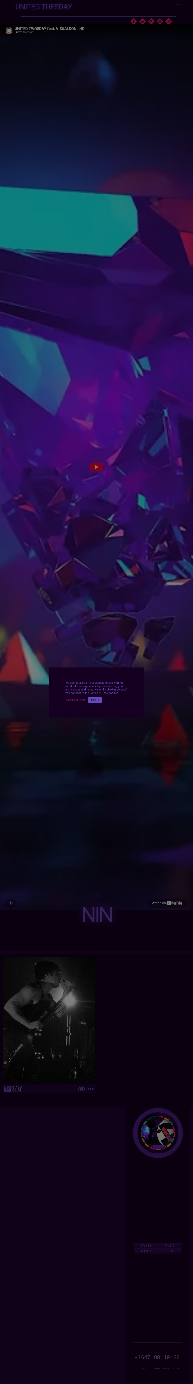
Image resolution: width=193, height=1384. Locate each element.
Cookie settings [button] (76, 700)
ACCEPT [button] (95, 700)
